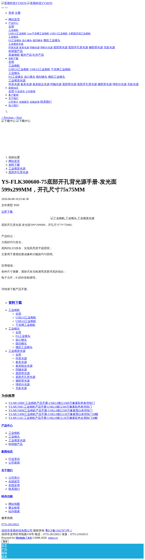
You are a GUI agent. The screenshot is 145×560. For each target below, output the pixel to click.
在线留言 (14, 481)
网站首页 (14, 19)
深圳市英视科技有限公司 (17, 530)
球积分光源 (23, 384)
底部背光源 (23, 373)
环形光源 (21, 358)
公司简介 (14, 477)
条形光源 (21, 362)
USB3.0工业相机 (26, 321)
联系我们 (14, 488)
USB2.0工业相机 (26, 317)
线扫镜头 (21, 343)
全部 (11, 26)
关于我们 (7, 470)
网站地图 (14, 503)
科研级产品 (15, 444)
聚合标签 (14, 507)
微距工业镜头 (24, 347)
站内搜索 (14, 511)
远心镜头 (21, 339)
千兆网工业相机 (25, 324)
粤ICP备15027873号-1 (58, 530)
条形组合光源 (24, 365)
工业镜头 (14, 328)
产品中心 (7, 425)
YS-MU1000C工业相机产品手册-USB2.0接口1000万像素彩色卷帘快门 (51, 403)
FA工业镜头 (23, 336)
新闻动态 (7, 451)
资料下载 (14, 164)
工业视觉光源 (16, 168)
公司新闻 (14, 462)
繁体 (5, 541)
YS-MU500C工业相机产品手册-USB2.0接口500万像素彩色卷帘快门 (50, 406)
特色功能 (7, 496)
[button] (7, 117)
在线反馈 (14, 485)
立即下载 (7, 211)
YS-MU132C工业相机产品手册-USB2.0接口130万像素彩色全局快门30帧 (53, 417)
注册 (18, 12)
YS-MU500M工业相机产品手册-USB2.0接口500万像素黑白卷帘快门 (50, 410)
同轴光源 (21, 369)
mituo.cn (53, 537)
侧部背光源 (23, 380)
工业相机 (14, 310)
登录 (11, 12)
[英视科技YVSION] (72, 3)
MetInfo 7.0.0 (24, 537)
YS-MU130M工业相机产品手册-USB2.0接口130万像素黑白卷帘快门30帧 (53, 414)
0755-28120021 (10, 524)
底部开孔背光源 (18, 172)
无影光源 (21, 388)
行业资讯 (14, 458)
